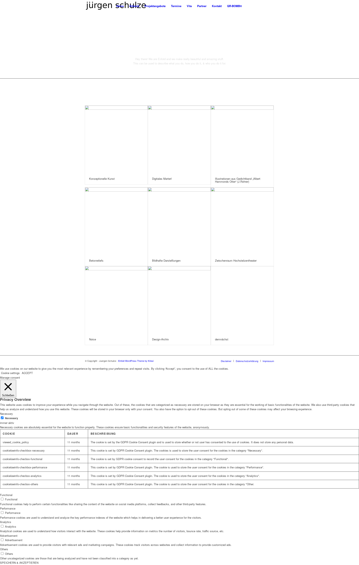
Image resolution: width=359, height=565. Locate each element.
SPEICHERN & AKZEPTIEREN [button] (19, 563)
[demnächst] (242, 300)
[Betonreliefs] (116, 221)
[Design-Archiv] (179, 300)
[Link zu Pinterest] (265, 6)
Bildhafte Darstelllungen (166, 260)
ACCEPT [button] (27, 373)
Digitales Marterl (162, 179)
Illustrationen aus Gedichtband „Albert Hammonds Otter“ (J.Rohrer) (237, 180)
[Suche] (249, 6)
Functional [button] (6, 495)
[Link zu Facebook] (271, 6)
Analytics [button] (5, 522)
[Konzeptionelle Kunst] (116, 139)
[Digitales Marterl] (179, 139)
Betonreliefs (96, 260)
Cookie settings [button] (10, 373)
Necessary (11, 418)
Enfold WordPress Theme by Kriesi (136, 360)
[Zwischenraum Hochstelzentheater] (242, 221)
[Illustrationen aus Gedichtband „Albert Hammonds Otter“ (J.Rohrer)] (242, 139)
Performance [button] (7, 508)
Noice (92, 339)
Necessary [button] (6, 414)
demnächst (221, 339)
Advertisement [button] (8, 536)
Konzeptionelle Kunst (102, 179)
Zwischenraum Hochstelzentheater (236, 260)
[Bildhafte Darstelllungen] (179, 221)
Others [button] (4, 549)
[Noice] (116, 300)
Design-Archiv (160, 339)
